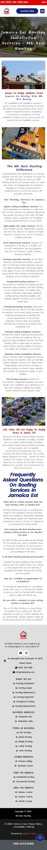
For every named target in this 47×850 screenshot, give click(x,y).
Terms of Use (20, 824)
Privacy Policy (35, 824)
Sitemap (30, 827)
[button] (42, 11)
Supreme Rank (29, 833)
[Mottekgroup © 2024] (13, 827)
